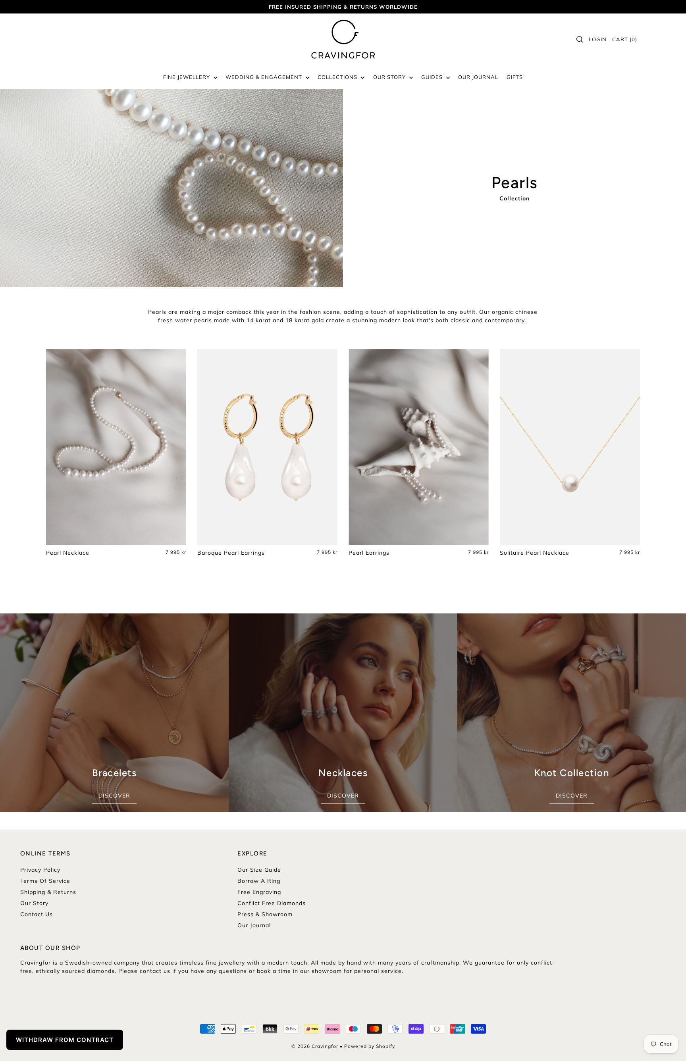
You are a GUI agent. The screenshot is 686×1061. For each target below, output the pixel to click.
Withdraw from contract (65, 1040)
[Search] (580, 39)
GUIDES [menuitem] (432, 77)
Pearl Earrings (369, 552)
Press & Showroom (265, 914)
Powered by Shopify (369, 1046)
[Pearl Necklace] (116, 447)
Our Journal (254, 925)
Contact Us (36, 914)
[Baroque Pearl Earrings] (267, 447)
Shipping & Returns (48, 892)
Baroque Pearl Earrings (231, 552)
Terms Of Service (45, 880)
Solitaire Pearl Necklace (534, 552)
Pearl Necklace (67, 552)
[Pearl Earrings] (419, 447)
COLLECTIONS (338, 77)
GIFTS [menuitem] (515, 77)
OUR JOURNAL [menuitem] (478, 77)
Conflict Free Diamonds (271, 903)
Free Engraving (259, 892)
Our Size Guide (259, 869)
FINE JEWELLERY (187, 77)
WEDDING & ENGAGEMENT (264, 77)
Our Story (34, 903)
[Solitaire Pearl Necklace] (570, 447)
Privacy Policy (40, 869)
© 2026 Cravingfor (314, 1046)
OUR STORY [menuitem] (390, 77)
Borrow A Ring (258, 880)
